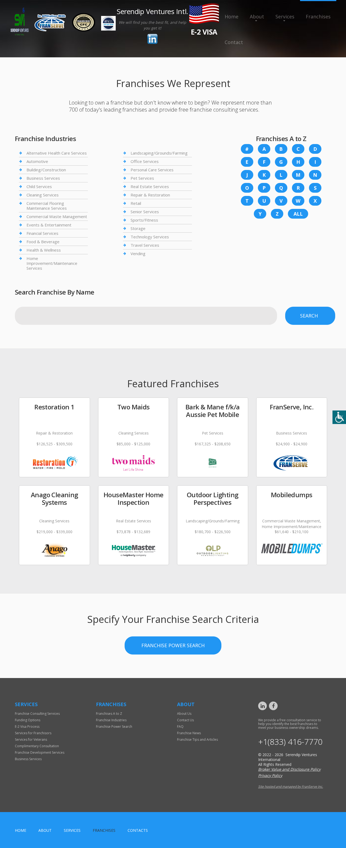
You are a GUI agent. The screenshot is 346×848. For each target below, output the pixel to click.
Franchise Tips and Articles (197, 739)
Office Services (145, 161)
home (20, 830)
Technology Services (150, 236)
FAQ (180, 726)
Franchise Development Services (39, 752)
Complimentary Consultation (37, 746)
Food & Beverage (42, 241)
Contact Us (185, 720)
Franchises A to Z (109, 713)
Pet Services (142, 178)
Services (284, 16)
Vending (138, 253)
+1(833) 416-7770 (290, 742)
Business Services (43, 178)
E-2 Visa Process (27, 726)
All (298, 214)
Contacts (138, 830)
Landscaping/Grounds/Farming (159, 153)
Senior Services (145, 211)
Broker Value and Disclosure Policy (289, 769)
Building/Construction (46, 169)
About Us (184, 713)
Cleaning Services (42, 195)
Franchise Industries (111, 720)
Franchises (318, 16)
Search (309, 315)
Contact (234, 42)
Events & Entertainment (48, 225)
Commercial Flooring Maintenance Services (46, 206)
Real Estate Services (150, 186)
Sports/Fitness (144, 220)
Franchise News (189, 733)
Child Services (39, 186)
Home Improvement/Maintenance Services (51, 263)
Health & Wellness (43, 250)
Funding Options (27, 720)
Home (231, 16)
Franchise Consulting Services (37, 713)
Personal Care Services (152, 169)
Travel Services (145, 245)
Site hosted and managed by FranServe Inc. (290, 786)
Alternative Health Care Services (56, 153)
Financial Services (42, 233)
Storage (138, 228)
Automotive (37, 161)
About (257, 16)
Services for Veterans (31, 739)
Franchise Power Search (173, 645)
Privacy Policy (270, 775)
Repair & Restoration (150, 195)
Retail (136, 203)
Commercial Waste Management (56, 216)
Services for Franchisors (33, 733)
